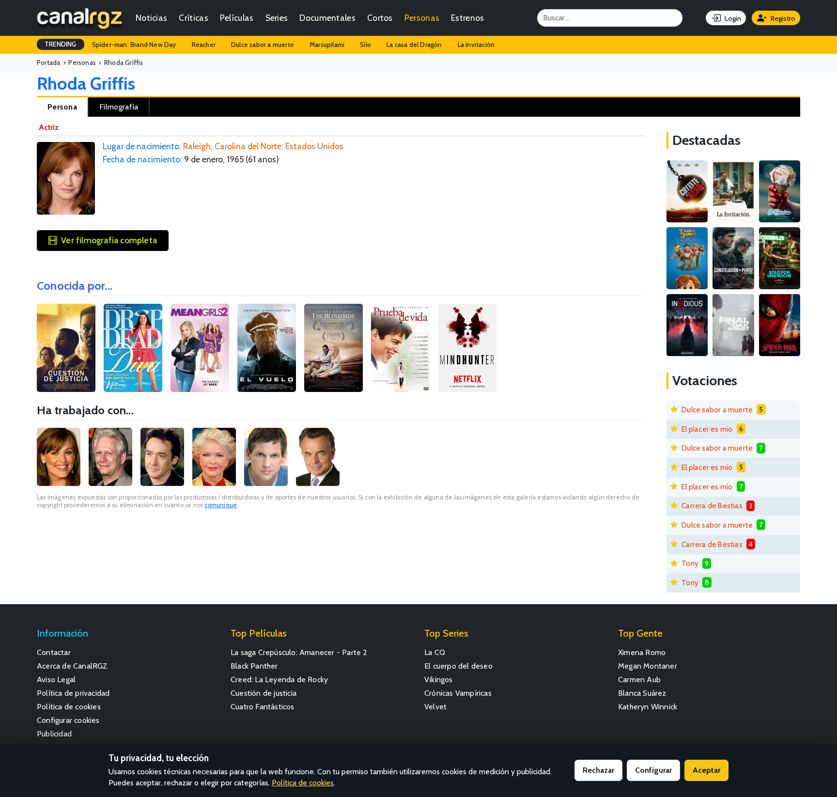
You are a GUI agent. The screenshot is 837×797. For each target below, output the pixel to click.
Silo (365, 44)
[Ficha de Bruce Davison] (110, 457)
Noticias (151, 18)
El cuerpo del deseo (458, 666)
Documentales (327, 18)
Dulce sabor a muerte (262, 44)
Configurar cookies (68, 720)
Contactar (54, 652)
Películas (237, 18)
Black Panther (254, 666)
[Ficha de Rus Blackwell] (266, 457)
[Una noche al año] (779, 258)
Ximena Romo (642, 652)
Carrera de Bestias (712, 505)
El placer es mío (707, 429)
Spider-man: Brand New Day (134, 44)
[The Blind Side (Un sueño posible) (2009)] (333, 348)
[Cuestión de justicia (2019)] (66, 348)
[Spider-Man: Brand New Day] (779, 325)
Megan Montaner (647, 666)
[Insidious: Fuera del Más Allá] (687, 325)
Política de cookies (69, 706)
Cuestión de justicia (263, 693)
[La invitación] (733, 191)
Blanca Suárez (642, 693)
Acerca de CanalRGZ (72, 666)
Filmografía (118, 106)
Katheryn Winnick (647, 706)
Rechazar (598, 770)
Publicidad (54, 733)
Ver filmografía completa (109, 240)
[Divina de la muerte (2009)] (133, 348)
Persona (62, 106)
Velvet (435, 706)
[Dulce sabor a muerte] (779, 191)
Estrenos (467, 18)
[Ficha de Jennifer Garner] (58, 457)
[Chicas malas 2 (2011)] (199, 348)
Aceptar (706, 770)
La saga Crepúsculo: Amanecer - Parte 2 (299, 652)
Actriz (49, 127)
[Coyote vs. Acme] (687, 191)
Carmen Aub (639, 679)
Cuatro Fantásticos (262, 706)
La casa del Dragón (414, 44)
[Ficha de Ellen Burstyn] (214, 457)
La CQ (434, 652)
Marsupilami (327, 44)
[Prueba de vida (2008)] (400, 348)
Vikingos (438, 679)
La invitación (476, 44)
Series (276, 18)
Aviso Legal (56, 679)
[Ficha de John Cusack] (162, 457)
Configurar (653, 770)
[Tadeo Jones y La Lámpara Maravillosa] (687, 258)
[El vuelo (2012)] (266, 348)
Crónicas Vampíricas (458, 693)
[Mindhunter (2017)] (467, 348)
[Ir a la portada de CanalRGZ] (79, 18)
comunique (220, 505)
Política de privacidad (73, 693)
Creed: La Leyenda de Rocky (279, 679)
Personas (421, 18)
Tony (690, 563)
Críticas (193, 18)
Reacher (204, 44)
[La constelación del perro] (733, 258)
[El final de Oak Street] (733, 325)
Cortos (380, 18)
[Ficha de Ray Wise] (318, 457)
